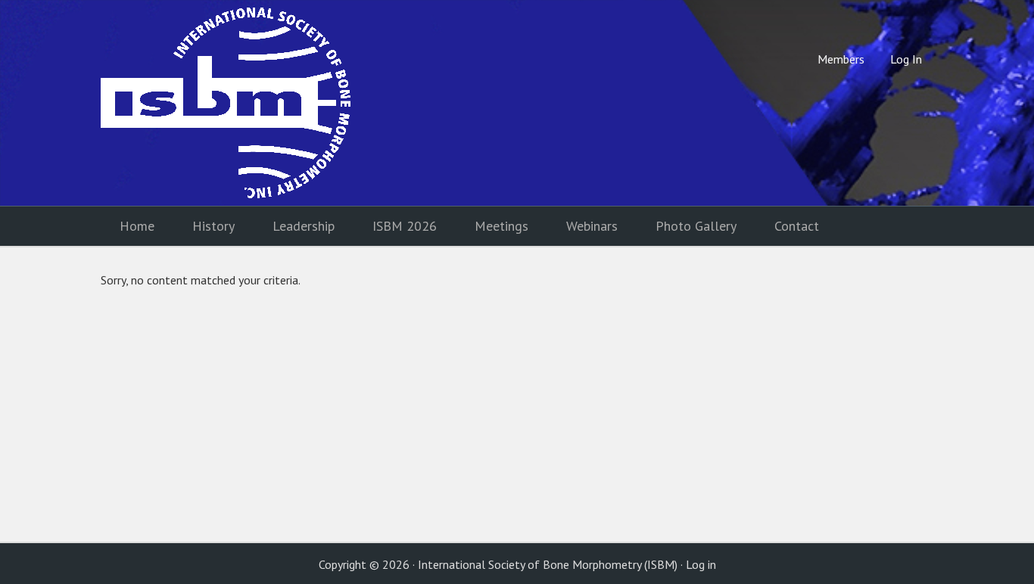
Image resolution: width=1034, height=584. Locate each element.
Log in (701, 564)
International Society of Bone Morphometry (225, 103)
